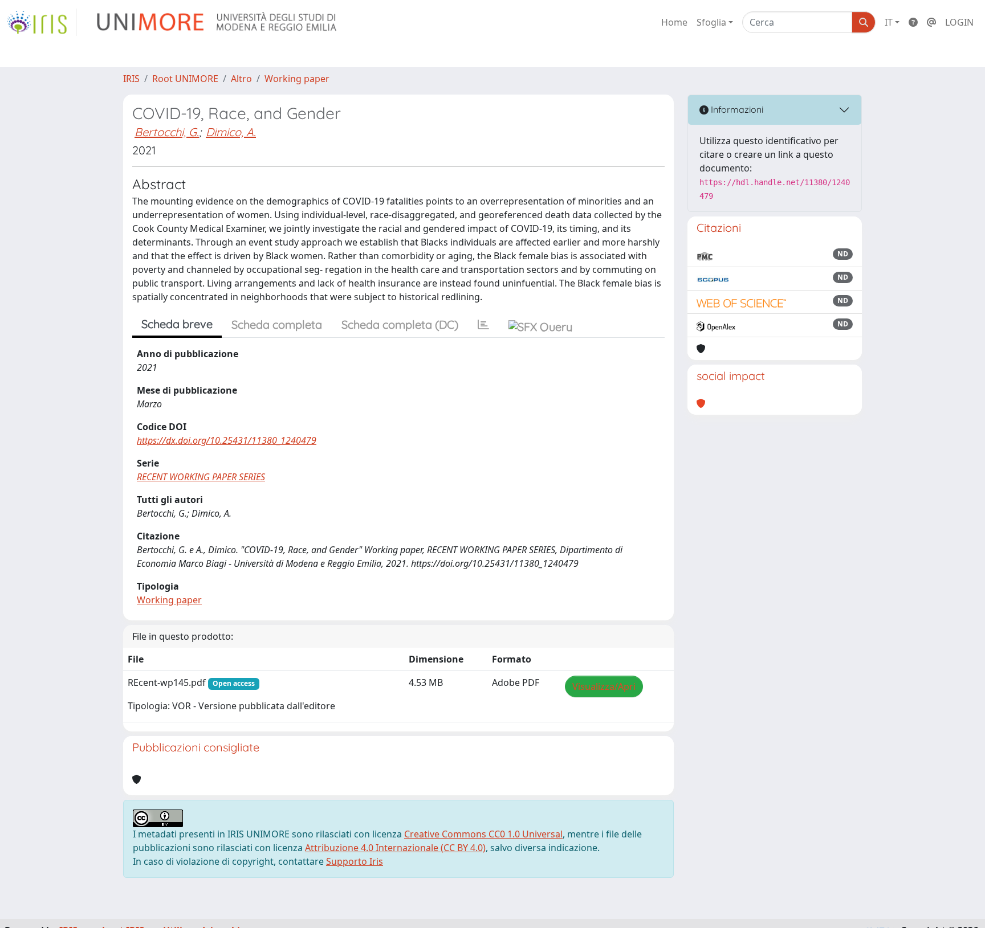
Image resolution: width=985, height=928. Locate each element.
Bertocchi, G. (167, 132)
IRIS (131, 78)
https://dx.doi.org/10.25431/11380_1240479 (226, 440)
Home (674, 22)
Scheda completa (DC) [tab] (399, 324)
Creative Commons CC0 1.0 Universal (483, 834)
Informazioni (736, 109)
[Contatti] (931, 22)
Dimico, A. (231, 132)
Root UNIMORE (185, 78)
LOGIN (959, 22)
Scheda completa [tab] (276, 324)
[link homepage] (41, 22)
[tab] (483, 325)
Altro (241, 78)
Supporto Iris (354, 861)
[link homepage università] (217, 22)
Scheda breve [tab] (177, 324)
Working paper (296, 78)
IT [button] (889, 22)
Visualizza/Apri (604, 686)
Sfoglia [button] (711, 22)
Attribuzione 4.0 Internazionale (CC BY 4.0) (395, 847)
